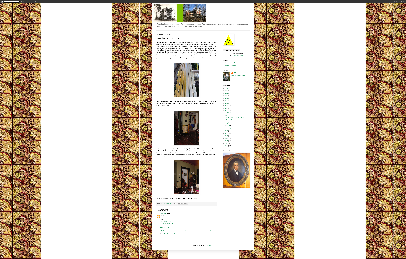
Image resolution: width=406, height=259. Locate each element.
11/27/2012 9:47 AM (167, 223)
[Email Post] (175, 203)
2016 (226, 103)
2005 (226, 146)
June (228, 115)
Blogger (210, 245)
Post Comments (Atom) (171, 234)
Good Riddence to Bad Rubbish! (235, 117)
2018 (226, 98)
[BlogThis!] (181, 204)
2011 (226, 131)
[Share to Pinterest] (187, 204)
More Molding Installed (232, 120)
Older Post (213, 231)
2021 (226, 93)
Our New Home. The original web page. (236, 63)
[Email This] (179, 204)
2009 (226, 136)
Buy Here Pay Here (166, 221)
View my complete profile (238, 75)
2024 (226, 88)
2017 (226, 100)
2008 (226, 138)
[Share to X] (183, 204)
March (228, 125)
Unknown (164, 213)
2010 (226, 133)
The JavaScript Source (237, 55)
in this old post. (167, 157)
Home (187, 231)
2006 (226, 143)
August (228, 113)
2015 (226, 105)
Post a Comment (164, 227)
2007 (226, 141)
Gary (234, 72)
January (228, 128)
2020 (226, 95)
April (227, 123)
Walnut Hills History (230, 65)
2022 (226, 90)
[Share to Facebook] (185, 204)
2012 (226, 110)
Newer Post (160, 231)
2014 (226, 108)
